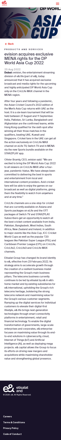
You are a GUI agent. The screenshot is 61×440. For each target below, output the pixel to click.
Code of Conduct (12, 434)
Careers (7, 416)
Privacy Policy (10, 428)
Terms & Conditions (14, 422)
